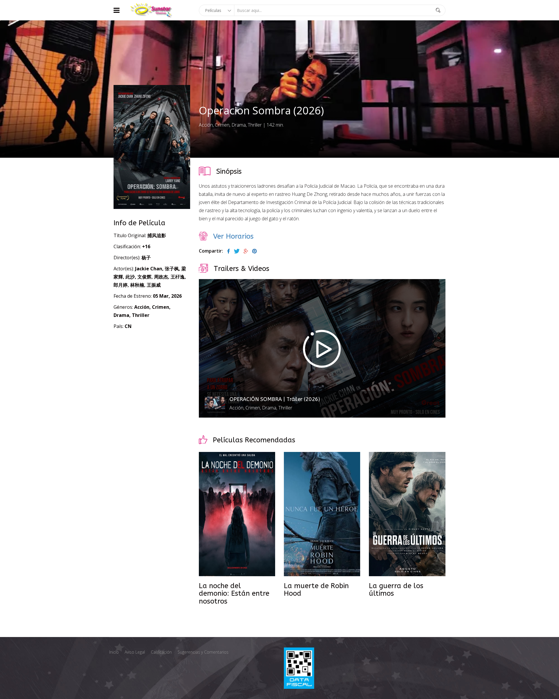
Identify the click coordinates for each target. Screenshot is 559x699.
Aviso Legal (135, 652)
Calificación (161, 652)
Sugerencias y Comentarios (203, 652)
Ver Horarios (233, 236)
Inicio (114, 652)
